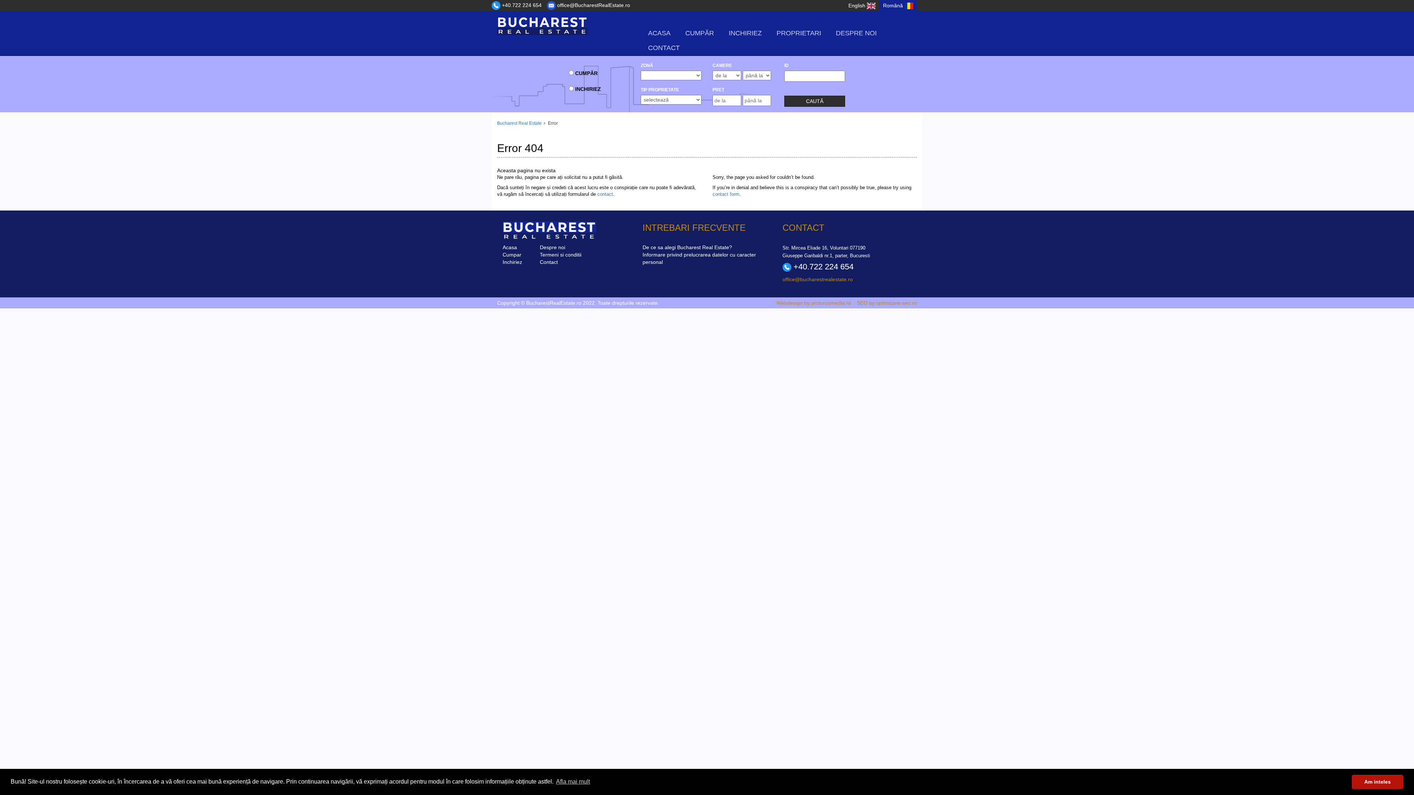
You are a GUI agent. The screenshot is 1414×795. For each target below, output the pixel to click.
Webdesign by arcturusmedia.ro (814, 303)
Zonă (647, 65)
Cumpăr (699, 33)
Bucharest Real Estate (519, 123)
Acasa (659, 33)
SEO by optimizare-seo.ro (887, 303)
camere (722, 65)
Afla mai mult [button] (573, 781)
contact (605, 194)
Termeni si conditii (560, 255)
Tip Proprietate (660, 89)
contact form (726, 194)
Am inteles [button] (1377, 782)
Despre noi (856, 33)
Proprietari (799, 33)
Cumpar (512, 255)
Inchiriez (745, 33)
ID (786, 65)
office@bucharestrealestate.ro (817, 279)
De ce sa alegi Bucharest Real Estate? (687, 247)
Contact (664, 48)
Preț (718, 89)
